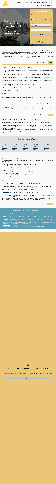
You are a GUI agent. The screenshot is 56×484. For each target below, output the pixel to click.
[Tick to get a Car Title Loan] (50, 19)
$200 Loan (14, 142)
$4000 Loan (35, 146)
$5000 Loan (46, 146)
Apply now (41, 34)
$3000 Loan (25, 146)
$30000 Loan (36, 149)
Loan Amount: (33, 23)
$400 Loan (35, 142)
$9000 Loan (35, 148)
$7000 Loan (14, 148)
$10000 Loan (46, 148)
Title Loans (5, 222)
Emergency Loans (6, 225)
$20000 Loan (15, 149)
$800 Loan (25, 144)
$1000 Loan (46, 144)
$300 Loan (25, 142)
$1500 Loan (4, 146)
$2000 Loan (14, 146)
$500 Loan (46, 142)
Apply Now (50, 62)
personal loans (7, 158)
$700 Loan (14, 144)
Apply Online (50, 204)
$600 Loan (4, 144)
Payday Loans (5, 216)
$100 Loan (4, 142)
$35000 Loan (46, 149)
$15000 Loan (4, 149)
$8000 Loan (25, 148)
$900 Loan (35, 144)
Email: (32, 28)
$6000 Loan (4, 148)
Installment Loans (6, 219)
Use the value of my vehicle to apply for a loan (42, 20)
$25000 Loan (25, 149)
